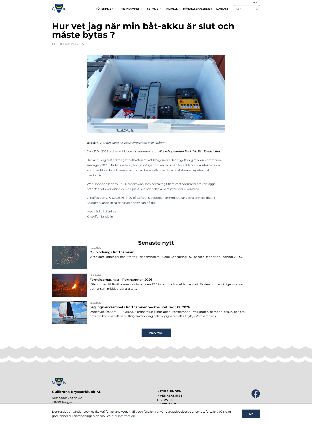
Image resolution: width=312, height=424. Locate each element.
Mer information (123, 416)
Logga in (255, 2)
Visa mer (156, 332)
